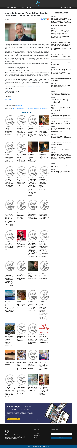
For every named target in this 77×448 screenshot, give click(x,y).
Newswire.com (26, 43)
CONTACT (29, 7)
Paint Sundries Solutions (10, 98)
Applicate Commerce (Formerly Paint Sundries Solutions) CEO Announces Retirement (30, 108)
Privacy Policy (37, 433)
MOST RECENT (14, 7)
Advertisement (37, 435)
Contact (35, 437)
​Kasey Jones (8, 89)
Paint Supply (8, 99)
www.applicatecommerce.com (34, 86)
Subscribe (61, 437)
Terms (35, 431)
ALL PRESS (22, 7)
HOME (7, 7)
